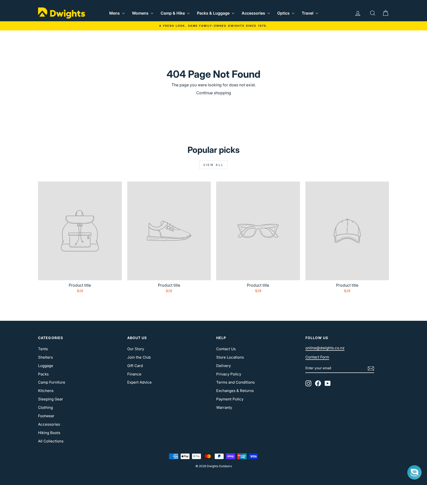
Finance (134, 374)
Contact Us (226, 348)
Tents (43, 348)
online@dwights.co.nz (324, 348)
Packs (43, 374)
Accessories (254, 13)
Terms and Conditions (235, 382)
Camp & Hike (173, 13)
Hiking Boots (49, 432)
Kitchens (46, 390)
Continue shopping (213, 92)
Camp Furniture (51, 382)
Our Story (135, 348)
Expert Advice (139, 382)
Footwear (46, 416)
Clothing (45, 407)
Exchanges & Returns (235, 390)
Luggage (45, 365)
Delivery (223, 365)
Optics (284, 13)
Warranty (224, 407)
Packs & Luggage (214, 13)
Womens (140, 13)
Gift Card (135, 365)
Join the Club (139, 357)
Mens (115, 13)
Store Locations (230, 357)
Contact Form (317, 357)
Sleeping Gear (50, 399)
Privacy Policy (228, 374)
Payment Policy (229, 399)
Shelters (45, 357)
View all (213, 165)
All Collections (51, 441)
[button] (414, 472)
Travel (308, 13)
